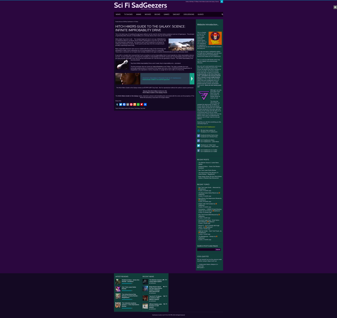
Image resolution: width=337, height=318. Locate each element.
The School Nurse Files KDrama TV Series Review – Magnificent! (208, 173)
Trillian (168, 66)
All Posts (191, 1)
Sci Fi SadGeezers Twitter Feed (209, 146)
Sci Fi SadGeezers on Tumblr (208, 151)
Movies (148, 14)
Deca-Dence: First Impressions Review (209, 198)
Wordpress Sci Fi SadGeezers (208, 132)
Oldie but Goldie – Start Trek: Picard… (209, 231)
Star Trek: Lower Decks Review (207, 170)
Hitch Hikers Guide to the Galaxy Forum (155, 92)
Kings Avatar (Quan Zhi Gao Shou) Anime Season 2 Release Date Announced (210, 177)
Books (157, 14)
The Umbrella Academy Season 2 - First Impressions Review (130, 304)
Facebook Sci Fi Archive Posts (209, 136)
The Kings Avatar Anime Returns (207, 193)
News (118, 14)
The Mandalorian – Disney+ (206, 236)
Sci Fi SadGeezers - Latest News (209, 141)
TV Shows (128, 14)
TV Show (196, 1)
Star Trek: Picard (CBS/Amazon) (207, 214)
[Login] (221, 1)
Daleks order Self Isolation (206, 204)
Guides (201, 14)
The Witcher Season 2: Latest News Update (156, 280)
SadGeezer (130, 21)
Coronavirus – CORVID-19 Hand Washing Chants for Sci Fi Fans (209, 210)
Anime (138, 14)
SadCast (176, 14)
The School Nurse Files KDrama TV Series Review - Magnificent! (130, 296)
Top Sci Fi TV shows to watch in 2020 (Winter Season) (155, 297)
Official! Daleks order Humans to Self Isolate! (155, 305)
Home (187, 1)
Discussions (189, 14)
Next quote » (200, 267)
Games (166, 14)
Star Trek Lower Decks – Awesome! (208, 187)
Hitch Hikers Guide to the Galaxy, (126, 108)
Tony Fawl (142, 108)
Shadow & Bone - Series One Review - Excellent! (130, 280)
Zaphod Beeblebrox (158, 66)
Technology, (137, 108)
